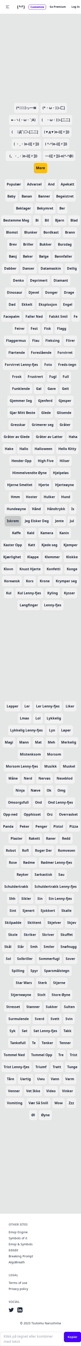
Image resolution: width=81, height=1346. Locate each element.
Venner (14, 1091)
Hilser (65, 460)
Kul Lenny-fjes (29, 593)
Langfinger (29, 605)
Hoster (31, 496)
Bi (37, 220)
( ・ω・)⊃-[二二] (56, 119)
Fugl (53, 376)
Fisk (47, 328)
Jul (72, 521)
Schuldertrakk (16, 886)
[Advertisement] (40, 57)
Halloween (43, 448)
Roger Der (43, 850)
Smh (34, 946)
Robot (11, 850)
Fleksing (52, 340)
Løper (66, 730)
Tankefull (18, 1042)
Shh (12, 898)
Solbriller (25, 958)
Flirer (70, 340)
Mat (38, 742)
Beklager (23, 208)
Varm (69, 1079)
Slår (20, 946)
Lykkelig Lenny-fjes (26, 730)
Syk (13, 1030)
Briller (28, 244)
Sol (8, 958)
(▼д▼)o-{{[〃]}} (56, 131)
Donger (51, 292)
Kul (8, 593)
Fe (76, 316)
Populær (14, 184)
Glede (46, 412)
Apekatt (67, 184)
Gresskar (18, 424)
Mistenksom (30, 754)
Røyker (23, 874)
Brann (70, 232)
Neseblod (65, 778)
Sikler (26, 898)
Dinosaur (14, 292)
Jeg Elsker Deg (37, 521)
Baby (11, 196)
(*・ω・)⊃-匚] (54, 107)
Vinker (67, 1091)
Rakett (34, 838)
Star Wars (24, 982)
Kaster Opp (12, 545)
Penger (41, 826)
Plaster (16, 838)
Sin (40, 898)
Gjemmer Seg (21, 400)
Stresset (13, 1006)
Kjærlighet (12, 557)
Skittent (34, 922)
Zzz (71, 1103)
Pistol (58, 826)
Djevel (34, 292)
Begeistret (65, 196)
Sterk (42, 982)
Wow (58, 1103)
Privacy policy (18, 1289)
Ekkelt (27, 304)
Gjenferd (45, 400)
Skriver (48, 934)
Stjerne (59, 982)
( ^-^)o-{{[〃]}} (56, 143)
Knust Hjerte (30, 569)
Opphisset (32, 814)
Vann (55, 1079)
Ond (38, 802)
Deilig (72, 268)
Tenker (47, 1042)
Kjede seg (49, 545)
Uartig (25, 1079)
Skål (7, 946)
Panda (8, 826)
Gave (52, 388)
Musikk (50, 766)
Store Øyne (61, 994)
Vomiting (14, 1103)
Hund (65, 496)
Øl (33, 1115)
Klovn (8, 569)
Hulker (49, 496)
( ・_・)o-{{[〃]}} (26, 143)
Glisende (64, 412)
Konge (72, 569)
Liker (70, 706)
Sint (13, 910)
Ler (27, 706)
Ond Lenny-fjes (60, 802)
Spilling (18, 970)
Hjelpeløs (61, 472)
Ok (49, 790)
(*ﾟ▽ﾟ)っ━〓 (26, 107)
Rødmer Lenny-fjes (56, 862)
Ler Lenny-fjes (48, 706)
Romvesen (66, 850)
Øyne (45, 1115)
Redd (66, 838)
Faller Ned (34, 316)
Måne (13, 778)
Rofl (25, 850)
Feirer (20, 328)
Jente (59, 521)
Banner (44, 196)
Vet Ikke (33, 1091)
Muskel (69, 766)
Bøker (28, 256)
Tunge (72, 1067)
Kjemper (71, 545)
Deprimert (39, 280)
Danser (28, 268)
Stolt (41, 994)
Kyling (52, 593)
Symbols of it (18, 1238)
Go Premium (58, 7)
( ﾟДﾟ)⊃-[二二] (25, 131)
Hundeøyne (16, 508)
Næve (35, 790)
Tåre (10, 1079)
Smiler (49, 946)
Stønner (33, 1006)
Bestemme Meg (16, 220)
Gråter (65, 424)
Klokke (72, 557)
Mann (24, 742)
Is (72, 508)
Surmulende (18, 1018)
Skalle (66, 910)
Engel (67, 304)
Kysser (69, 593)
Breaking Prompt (21, 1256)
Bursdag (65, 244)
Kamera (46, 533)
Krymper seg (66, 581)
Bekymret (45, 208)
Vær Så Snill (38, 1103)
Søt (24, 1030)
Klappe (33, 557)
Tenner (65, 1042)
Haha (73, 436)
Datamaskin (51, 268)
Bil (47, 220)
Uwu (41, 1079)
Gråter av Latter (49, 436)
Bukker (46, 244)
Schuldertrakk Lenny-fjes (56, 886)
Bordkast (51, 232)
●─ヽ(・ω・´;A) (23, 119)
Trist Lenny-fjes (16, 1067)
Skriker (30, 934)
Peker (24, 826)
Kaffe (16, 533)
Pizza (73, 826)
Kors (29, 581)
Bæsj (13, 256)
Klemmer (52, 557)
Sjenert (28, 910)
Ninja (20, 790)
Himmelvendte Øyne (29, 472)
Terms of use (18, 1283)
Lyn (52, 730)
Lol (38, 718)
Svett (55, 1018)
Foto (48, 364)
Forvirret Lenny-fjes (21, 364)
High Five (46, 460)
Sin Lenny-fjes (60, 898)
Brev (13, 244)
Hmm (15, 496)
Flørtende (16, 352)
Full (66, 376)
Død (12, 304)
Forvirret (65, 352)
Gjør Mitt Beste (22, 412)
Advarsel (34, 184)
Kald (30, 533)
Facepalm (11, 316)
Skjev (71, 922)
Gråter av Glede (17, 436)
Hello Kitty (67, 448)
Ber (62, 208)
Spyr (34, 970)
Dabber (10, 268)
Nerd (28, 778)
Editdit (13, 1250)
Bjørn (59, 220)
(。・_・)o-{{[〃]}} (25, 156)
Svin (69, 1018)
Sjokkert (48, 910)
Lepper (12, 706)
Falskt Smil (58, 316)
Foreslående (41, 352)
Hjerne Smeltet (19, 484)
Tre (61, 1054)
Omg (61, 790)
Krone (45, 581)
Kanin (64, 533)
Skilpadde (13, 922)
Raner (51, 838)
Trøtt (57, 1067)
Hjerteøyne (64, 484)
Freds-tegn (67, 364)
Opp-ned (10, 814)
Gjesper (65, 400)
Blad (74, 220)
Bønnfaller (63, 256)
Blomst (12, 232)
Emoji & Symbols (21, 1244)
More (40, 168)
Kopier (72, 1337)
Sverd (39, 1018)
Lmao (24, 718)
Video (51, 1091)
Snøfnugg (68, 946)
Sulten (69, 1006)
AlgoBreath (17, 1262)
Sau (61, 874)
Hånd (36, 508)
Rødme (29, 862)
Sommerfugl (49, 958)
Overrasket (68, 814)
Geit (65, 388)
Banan (27, 196)
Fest (34, 328)
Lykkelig (54, 718)
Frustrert (35, 376)
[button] (7, 7)
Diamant (61, 280)
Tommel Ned (14, 1054)
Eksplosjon (48, 304)
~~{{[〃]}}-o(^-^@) (59, 156)
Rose (13, 862)
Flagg (61, 328)
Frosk (17, 376)
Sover (70, 958)
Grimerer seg (43, 424)
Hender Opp (21, 460)
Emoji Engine (18, 1232)
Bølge (44, 256)
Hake (9, 448)
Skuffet (66, 934)
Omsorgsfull (18, 802)
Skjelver (54, 922)
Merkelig (68, 742)
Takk (67, 1030)
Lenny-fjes (52, 605)
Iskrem (13, 521)
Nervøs (44, 778)
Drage (69, 292)
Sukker (52, 1006)
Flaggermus (16, 340)
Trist (73, 1054)
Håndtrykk (56, 508)
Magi (9, 742)
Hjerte (43, 484)
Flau (35, 340)
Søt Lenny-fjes (45, 1030)
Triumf (40, 1067)
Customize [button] (37, 7)
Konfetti (53, 569)
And (51, 184)
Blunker (30, 232)
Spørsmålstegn (56, 970)
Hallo (23, 448)
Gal (38, 388)
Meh (51, 742)
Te (34, 1042)
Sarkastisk (43, 874)
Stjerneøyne (21, 994)
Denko (18, 280)
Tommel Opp (41, 1054)
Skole (12, 934)
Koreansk (12, 581)
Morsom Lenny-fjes (22, 766)
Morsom (54, 754)
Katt (31, 545)
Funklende (21, 388)
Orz (50, 814)
